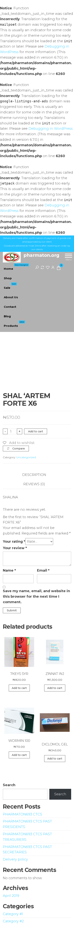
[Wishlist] (48, 267)
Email (43, 570)
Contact (10, 307)
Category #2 (13, 921)
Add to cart (35, 431)
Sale (10, 286)
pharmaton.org (41, 255)
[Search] (37, 267)
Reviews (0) (34, 484)
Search (9, 785)
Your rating (14, 541)
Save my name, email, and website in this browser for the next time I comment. (36, 596)
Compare (18, 448)
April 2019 (11, 896)
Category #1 (13, 914)
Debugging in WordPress (50, 128)
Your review (15, 548)
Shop (8, 278)
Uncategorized (26, 457)
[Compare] (42, 267)
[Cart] (58, 268)
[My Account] (53, 267)
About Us (11, 297)
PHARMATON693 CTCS (22, 814)
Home (16, 267)
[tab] (37, 475)
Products (14, 324)
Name (9, 570)
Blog (7, 316)
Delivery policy (15, 859)
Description (34, 475)
